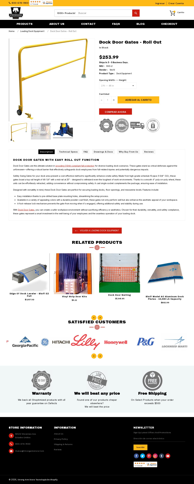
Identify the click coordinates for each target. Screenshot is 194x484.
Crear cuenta (176, 3)
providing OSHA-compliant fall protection (75, 166)
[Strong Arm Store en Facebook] (136, 456)
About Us (58, 433)
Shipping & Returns (63, 444)
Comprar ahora (115, 112)
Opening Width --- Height (112, 80)
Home (11, 31)
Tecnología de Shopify (47, 479)
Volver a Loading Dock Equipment (99, 230)
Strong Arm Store (26, 479)
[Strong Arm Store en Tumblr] (161, 456)
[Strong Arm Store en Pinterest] (149, 456)
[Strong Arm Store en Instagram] (155, 456)
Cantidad (104, 94)
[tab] (46, 151)
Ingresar (160, 3)
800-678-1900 (23, 443)
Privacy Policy (61, 439)
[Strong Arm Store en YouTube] (168, 456)
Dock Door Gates (26, 210)
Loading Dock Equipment (32, 31)
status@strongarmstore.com (29, 451)
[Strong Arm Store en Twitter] (142, 456)
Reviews (58, 449)
